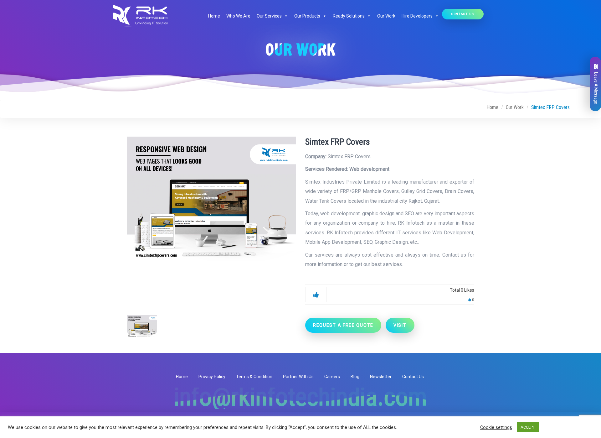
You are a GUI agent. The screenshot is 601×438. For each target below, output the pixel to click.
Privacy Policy (211, 376)
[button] (285, 15)
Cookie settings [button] (496, 427)
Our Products (307, 15)
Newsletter (381, 376)
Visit (400, 325)
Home (214, 15)
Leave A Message (596, 88)
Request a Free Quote (343, 325)
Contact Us (462, 14)
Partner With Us (298, 376)
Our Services (269, 15)
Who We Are (238, 15)
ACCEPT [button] (528, 427)
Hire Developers (417, 15)
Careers (332, 376)
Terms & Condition (254, 376)
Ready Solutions (349, 15)
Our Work (386, 15)
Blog (355, 376)
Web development (369, 169)
